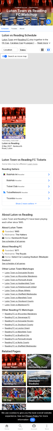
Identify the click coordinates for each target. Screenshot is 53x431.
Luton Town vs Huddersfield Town (20, 283)
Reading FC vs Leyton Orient (17, 328)
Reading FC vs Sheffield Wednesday (20, 346)
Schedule (5, 29)
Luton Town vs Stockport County (19, 301)
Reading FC (23, 39)
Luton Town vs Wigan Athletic (17, 290)
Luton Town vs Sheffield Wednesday (21, 294)
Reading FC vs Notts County (17, 342)
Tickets (14, 29)
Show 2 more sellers (25, 204)
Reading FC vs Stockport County (19, 325)
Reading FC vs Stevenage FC (17, 317)
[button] (47, 427)
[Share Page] (48, 21)
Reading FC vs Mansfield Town (18, 332)
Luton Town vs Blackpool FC (17, 305)
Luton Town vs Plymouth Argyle (18, 280)
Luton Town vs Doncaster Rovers (19, 273)
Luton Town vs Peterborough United (20, 287)
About (22, 29)
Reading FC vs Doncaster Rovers (19, 321)
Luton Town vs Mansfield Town (18, 298)
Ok (32, 420)
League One (31, 43)
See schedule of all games (13, 241)
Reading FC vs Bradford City (17, 335)
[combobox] (9, 49)
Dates (23, 50)
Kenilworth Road (19, 238)
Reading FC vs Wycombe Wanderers (21, 314)
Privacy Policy (32, 416)
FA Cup (5, 43)
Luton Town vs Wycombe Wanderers (21, 276)
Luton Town (7, 39)
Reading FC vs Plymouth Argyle (18, 339)
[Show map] (48, 50)
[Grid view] (42, 50)
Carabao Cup (16, 43)
